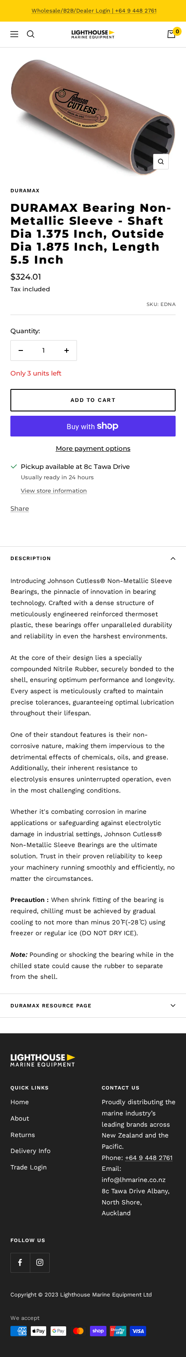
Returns (22, 1135)
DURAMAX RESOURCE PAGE (51, 1006)
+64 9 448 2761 (149, 1158)
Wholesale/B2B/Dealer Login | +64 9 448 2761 (94, 10)
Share (19, 508)
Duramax (25, 191)
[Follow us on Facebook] (20, 1262)
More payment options (93, 448)
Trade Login (28, 1167)
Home (19, 1102)
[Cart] (171, 34)
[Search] (31, 34)
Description (30, 558)
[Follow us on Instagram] (39, 1262)
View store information (54, 490)
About (19, 1118)
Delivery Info (30, 1151)
